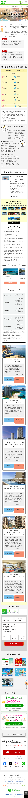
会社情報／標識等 (9, 794)
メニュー (26, 3)
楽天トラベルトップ (5, 6)
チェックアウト (18, 618)
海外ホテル (4, 611)
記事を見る (10, 282)
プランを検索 (13, 644)
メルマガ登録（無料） (16, 752)
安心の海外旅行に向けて (12, 161)
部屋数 (4, 636)
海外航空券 (9, 611)
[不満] (8, 784)
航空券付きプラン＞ (19, 380)
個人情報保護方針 (19, 794)
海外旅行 (12, 6)
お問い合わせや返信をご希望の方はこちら (14, 781)
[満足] (20, 784)
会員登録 (19, 3)
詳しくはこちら (10, 59)
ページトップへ (26, 796)
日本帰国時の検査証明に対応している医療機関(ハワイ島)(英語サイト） (13, 259)
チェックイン (5, 618)
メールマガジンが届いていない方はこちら (14, 756)
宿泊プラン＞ (8, 379)
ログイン (22, 3)
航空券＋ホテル (15, 611)
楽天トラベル (3, 2)
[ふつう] (14, 784)
